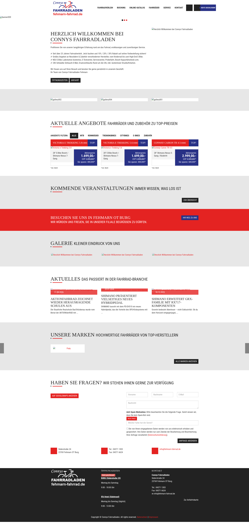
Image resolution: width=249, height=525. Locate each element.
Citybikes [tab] (124, 135)
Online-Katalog (137, 7)
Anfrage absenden (188, 441)
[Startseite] (68, 8)
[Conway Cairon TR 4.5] (175, 147)
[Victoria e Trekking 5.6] (124, 147)
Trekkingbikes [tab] (109, 135)
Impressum (153, 517)
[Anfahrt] (189, 8)
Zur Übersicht (190, 200)
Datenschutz (142, 517)
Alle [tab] (74, 135)
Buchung (121, 7)
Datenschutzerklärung (157, 435)
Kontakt (179, 7)
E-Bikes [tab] (136, 135)
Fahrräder (154, 7)
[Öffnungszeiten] (197, 8)
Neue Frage (132, 418)
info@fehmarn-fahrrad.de (170, 449)
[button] (18, 17)
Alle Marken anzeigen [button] (186, 361)
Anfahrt (75, 80)
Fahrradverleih (105, 7)
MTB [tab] (82, 135)
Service (167, 7)
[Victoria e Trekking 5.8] (74, 147)
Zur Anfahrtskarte (191, 500)
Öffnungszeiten (59, 80)
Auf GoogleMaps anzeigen (64, 396)
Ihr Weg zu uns (190, 217)
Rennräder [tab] (93, 135)
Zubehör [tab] (148, 135)
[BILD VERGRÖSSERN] (74, 254)
